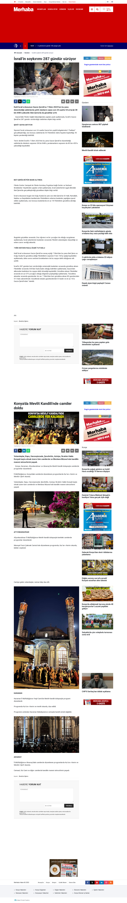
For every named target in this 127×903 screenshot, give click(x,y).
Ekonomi (79, 9)
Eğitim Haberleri (99, 890)
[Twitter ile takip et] (92, 882)
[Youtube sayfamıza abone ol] (97, 882)
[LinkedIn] (24, 101)
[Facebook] (16, 101)
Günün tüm (106, 46)
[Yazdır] (63, 101)
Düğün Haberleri (60, 890)
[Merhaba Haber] (23, 9)
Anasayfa (19, 53)
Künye (48, 882)
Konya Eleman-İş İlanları (82, 893)
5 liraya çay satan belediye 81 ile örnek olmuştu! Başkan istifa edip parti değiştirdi (61, 46)
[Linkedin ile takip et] (101, 882)
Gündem (62, 9)
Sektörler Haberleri (61, 893)
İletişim (54, 882)
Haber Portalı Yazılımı (23, 900)
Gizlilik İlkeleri (63, 882)
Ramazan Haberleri (22, 893)
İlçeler (71, 9)
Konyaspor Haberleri (42, 893)
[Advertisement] (63, 29)
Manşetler (28, 2)
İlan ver (64, 2)
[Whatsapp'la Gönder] (28, 101)
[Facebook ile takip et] (87, 882)
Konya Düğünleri (40, 890)
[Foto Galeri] (112, 2)
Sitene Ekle (72, 882)
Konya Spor (52, 9)
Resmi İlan (41, 9)
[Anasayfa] (15, 2)
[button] (68, 101)
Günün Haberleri (37, 2)
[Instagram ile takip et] (106, 882)
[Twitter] (20, 101)
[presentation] (20, 46)
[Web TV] (108, 2)
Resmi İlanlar (72, 2)
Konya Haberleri (21, 890)
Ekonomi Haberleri (80, 890)
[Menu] (92, 9)
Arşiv (45, 2)
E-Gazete (20, 2)
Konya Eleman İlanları (54, 2)
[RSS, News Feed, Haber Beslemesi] (110, 882)
